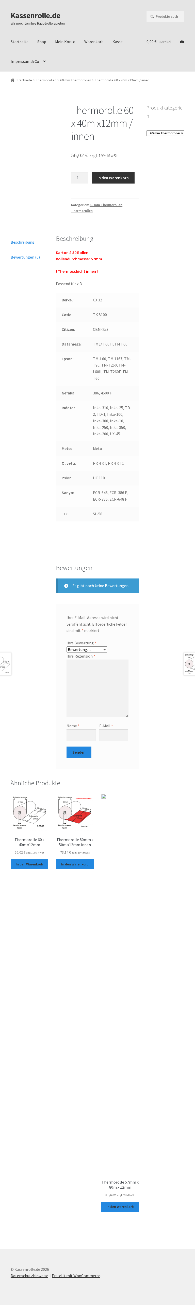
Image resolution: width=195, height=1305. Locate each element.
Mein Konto (65, 41)
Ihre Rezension (81, 656)
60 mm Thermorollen (75, 80)
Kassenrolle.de (35, 15)
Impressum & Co (25, 61)
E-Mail (106, 725)
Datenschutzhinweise (29, 1275)
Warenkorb (94, 41)
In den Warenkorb (113, 177)
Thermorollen (46, 80)
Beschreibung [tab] (23, 242)
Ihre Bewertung (81, 642)
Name (73, 725)
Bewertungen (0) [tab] (25, 257)
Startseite (19, 41)
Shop (41, 41)
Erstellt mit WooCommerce (76, 1275)
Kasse (117, 41)
